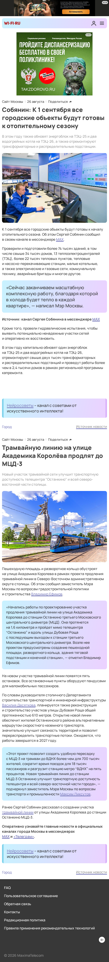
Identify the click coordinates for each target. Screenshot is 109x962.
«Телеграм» (23, 836)
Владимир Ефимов (46, 593)
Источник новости (91, 426)
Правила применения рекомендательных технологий (49, 928)
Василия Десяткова (18, 705)
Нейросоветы (20, 405)
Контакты (12, 911)
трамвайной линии (17, 812)
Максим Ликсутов (75, 794)
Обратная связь (17, 903)
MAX (60, 239)
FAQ (7, 887)
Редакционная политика (24, 920)
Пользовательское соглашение (31, 895)
